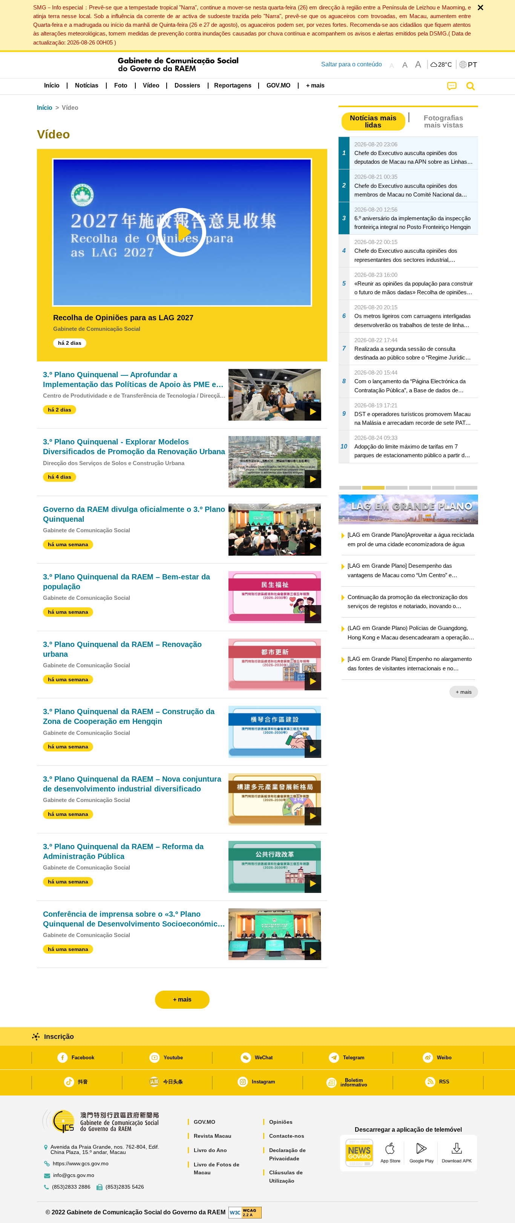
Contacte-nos (286, 1136)
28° (445, 65)
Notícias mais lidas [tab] (373, 121)
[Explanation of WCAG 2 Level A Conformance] (245, 1212)
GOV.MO (204, 1122)
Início (44, 107)
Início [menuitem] (52, 85)
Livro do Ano (210, 1150)
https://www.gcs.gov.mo (81, 1163)
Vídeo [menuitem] (151, 85)
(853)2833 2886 (71, 1187)
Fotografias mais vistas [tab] (443, 121)
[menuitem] (86, 85)
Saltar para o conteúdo (351, 64)
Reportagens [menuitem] (232, 85)
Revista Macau (212, 1136)
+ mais (464, 692)
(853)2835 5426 (125, 1187)
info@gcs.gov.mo (73, 1175)
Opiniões (281, 1122)
